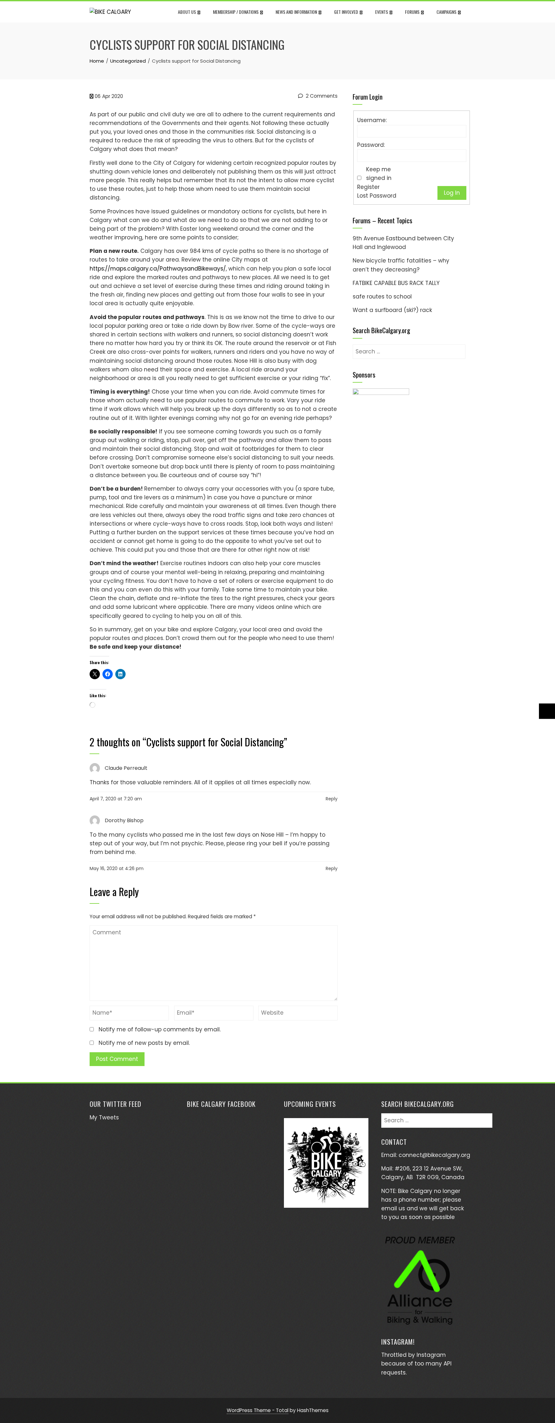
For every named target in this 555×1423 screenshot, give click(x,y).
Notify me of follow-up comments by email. (160, 1029)
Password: (371, 145)
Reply (332, 799)
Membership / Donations (236, 11)
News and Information (296, 11)
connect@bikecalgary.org (434, 1155)
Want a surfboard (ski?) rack (392, 310)
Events (381, 11)
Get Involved (346, 11)
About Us (187, 11)
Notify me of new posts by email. (144, 1043)
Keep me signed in (379, 173)
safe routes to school (382, 296)
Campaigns (446, 11)
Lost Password (376, 196)
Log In (452, 193)
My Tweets (104, 1117)
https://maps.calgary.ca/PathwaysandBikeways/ (158, 268)
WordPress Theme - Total (257, 1410)
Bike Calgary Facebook (221, 1104)
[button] (381, 396)
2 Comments (321, 96)
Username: (372, 120)
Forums (412, 11)
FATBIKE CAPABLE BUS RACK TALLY (396, 283)
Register (368, 187)
